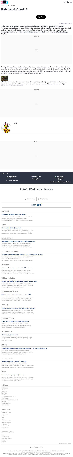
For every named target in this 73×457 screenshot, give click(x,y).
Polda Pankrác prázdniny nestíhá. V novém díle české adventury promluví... (18, 367)
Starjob (3, 434)
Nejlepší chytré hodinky (8, 281)
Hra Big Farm (36, 179)
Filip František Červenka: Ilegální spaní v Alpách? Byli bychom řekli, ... (17, 325)
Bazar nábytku (5, 427)
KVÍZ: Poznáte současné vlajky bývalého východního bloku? (15, 323)
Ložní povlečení (5, 425)
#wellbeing (11, 335)
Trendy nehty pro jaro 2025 (16, 241)
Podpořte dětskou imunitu (8, 348)
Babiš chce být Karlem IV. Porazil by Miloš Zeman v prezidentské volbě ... (17, 216)
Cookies (67, 453)
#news (16, 335)
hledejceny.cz (5, 388)
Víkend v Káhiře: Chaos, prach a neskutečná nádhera (13, 327)
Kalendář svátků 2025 (15, 214)
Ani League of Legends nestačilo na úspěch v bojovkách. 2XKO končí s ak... (18, 365)
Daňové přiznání (6, 294)
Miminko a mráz (24, 254)
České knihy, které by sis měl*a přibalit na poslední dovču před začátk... (17, 338)
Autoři (23, 189)
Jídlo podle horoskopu (29, 308)
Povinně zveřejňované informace (58, 454)
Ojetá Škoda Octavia (6, 403)
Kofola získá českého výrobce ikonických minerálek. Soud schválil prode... (18, 297)
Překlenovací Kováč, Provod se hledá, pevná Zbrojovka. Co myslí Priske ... (18, 230)
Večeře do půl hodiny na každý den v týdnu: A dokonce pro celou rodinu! (17, 310)
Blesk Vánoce (5, 214)
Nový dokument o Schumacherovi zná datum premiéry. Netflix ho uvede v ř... (18, 273)
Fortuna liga (22, 375)
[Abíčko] (4, 3)
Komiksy (17, 361)
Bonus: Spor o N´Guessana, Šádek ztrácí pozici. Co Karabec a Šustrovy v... (18, 377)
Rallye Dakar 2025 (16, 268)
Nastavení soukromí (12, 454)
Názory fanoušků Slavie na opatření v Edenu (11, 380)
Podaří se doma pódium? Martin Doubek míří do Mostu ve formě (15, 272)
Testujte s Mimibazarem (7, 412)
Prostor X (4, 375)
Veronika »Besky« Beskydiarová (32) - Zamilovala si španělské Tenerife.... (18, 257)
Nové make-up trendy (29, 241)
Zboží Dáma (4, 393)
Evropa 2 (4, 441)
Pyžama (3, 419)
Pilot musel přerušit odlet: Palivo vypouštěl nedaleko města (14, 218)
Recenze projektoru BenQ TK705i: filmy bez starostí (13, 287)
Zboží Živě (4, 389)
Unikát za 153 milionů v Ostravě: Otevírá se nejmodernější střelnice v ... (17, 243)
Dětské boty (4, 424)
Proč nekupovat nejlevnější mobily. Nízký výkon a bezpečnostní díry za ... (18, 285)
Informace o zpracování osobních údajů (55, 453)
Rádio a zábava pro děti (7, 438)
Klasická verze (30, 199)
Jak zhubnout (5, 241)
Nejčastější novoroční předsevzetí (10, 254)
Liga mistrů (18, 228)
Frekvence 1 (4, 440)
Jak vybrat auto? (5, 404)
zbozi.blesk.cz (5, 394)
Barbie (3, 415)
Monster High (5, 414)
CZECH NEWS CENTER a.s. (25, 450)
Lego (3, 417)
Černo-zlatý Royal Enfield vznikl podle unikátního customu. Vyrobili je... (17, 270)
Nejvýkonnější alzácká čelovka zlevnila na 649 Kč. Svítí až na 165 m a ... (17, 283)
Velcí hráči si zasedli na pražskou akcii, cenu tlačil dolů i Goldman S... (17, 298)
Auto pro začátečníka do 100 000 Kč (10, 399)
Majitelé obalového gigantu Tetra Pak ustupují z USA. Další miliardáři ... (17, 300)
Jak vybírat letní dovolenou (36, 254)
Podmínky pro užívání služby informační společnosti (35, 453)
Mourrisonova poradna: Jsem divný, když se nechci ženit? (14, 363)
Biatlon (12, 228)
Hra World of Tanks (12, 180)
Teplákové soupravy (6, 422)
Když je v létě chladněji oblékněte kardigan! (11, 258)
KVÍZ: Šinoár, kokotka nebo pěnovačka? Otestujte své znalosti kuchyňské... (18, 313)
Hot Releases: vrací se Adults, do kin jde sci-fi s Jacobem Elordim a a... (17, 337)
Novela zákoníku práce (17, 294)
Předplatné (36, 189)
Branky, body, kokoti (13, 375)
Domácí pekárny (19, 308)
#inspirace (4, 335)
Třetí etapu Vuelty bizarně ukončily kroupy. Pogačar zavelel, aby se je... (17, 233)
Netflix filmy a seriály (23, 321)
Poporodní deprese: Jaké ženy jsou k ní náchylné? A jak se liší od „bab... (17, 352)
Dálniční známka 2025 (27, 268)
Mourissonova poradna (8, 361)
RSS (42, 447)
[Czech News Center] (39, 205)
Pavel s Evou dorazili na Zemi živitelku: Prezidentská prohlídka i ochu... (17, 247)
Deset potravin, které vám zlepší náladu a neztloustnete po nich (15, 350)
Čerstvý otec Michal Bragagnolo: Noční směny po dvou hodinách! (16, 245)
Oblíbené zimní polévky (8, 308)
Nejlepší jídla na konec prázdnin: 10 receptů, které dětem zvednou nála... (17, 312)
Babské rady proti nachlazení (23, 348)
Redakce (37, 447)
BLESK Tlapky (5, 321)
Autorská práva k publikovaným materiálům (13, 453)
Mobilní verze (43, 199)
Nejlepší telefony (19, 281)
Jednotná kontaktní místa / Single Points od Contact (39, 454)
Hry (6, 173)
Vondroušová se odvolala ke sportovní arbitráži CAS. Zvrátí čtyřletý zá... (17, 231)
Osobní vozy (4, 391)
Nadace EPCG (27, 294)
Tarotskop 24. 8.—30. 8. (7, 340)
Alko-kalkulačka (6, 268)
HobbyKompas (5, 398)
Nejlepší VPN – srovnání (30, 281)
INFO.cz (24, 214)
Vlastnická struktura (22, 454)
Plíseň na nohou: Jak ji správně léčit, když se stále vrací (14, 353)
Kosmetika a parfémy (6, 420)
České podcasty (5, 436)
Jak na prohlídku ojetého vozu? (8, 396)
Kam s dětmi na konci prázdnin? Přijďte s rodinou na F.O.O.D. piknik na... (17, 260)
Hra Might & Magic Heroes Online (60, 181)
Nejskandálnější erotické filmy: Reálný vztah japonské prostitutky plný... (17, 220)
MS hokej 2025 (5, 228)
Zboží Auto (4, 401)
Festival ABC (23, 361)
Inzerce (48, 189)
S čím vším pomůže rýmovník (39, 348)
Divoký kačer (13, 321)
